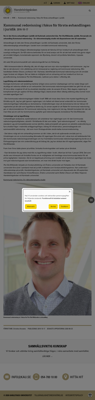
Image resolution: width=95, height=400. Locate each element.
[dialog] (47, 200)
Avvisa (53, 206)
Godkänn (64, 206)
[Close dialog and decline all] (69, 190)
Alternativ (31, 206)
